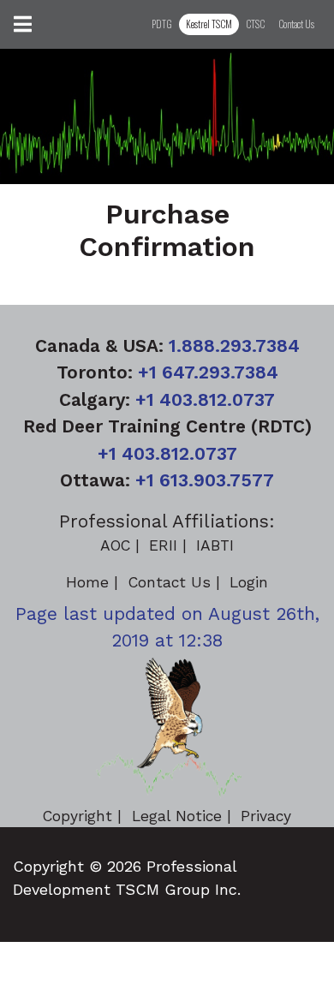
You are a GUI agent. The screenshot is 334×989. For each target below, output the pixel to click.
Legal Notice (177, 816)
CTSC (255, 24)
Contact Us (296, 24)
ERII (163, 545)
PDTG (162, 24)
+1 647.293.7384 (208, 372)
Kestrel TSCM (209, 24)
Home (87, 582)
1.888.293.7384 (234, 345)
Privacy (266, 816)
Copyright (77, 816)
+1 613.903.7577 (204, 480)
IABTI (215, 545)
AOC (115, 545)
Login (249, 582)
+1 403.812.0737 (205, 399)
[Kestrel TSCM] (167, 727)
